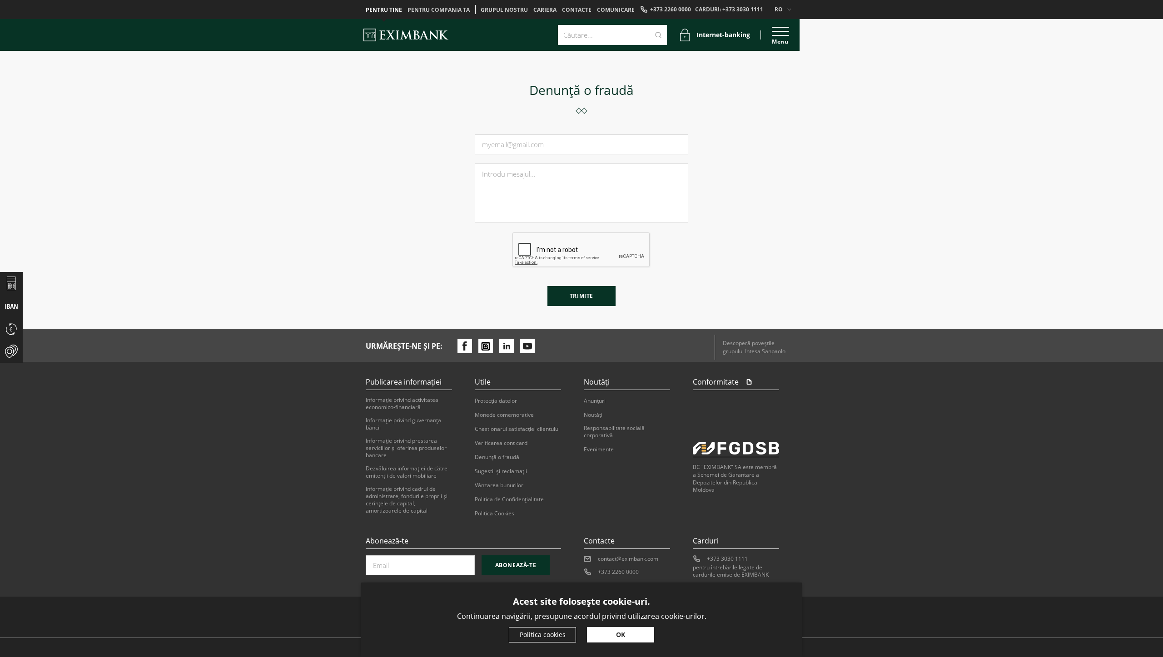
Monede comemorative (504, 415)
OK (620, 634)
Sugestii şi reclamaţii (501, 471)
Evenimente (599, 449)
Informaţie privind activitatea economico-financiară (402, 403)
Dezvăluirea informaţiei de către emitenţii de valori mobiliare (406, 472)
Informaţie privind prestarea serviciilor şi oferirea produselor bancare (406, 448)
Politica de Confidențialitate (509, 499)
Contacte (576, 10)
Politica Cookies (494, 513)
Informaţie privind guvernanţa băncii (403, 424)
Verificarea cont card (501, 443)
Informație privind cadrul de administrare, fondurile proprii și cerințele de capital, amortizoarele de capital (406, 499)
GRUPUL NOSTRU (504, 10)
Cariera (545, 10)
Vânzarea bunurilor (499, 485)
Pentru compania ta (439, 10)
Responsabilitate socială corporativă (614, 432)
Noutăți (593, 415)
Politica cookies (543, 634)
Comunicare (616, 10)
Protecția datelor (496, 401)
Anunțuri (595, 401)
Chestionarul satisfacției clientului (517, 429)
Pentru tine (384, 10)
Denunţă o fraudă (497, 457)
